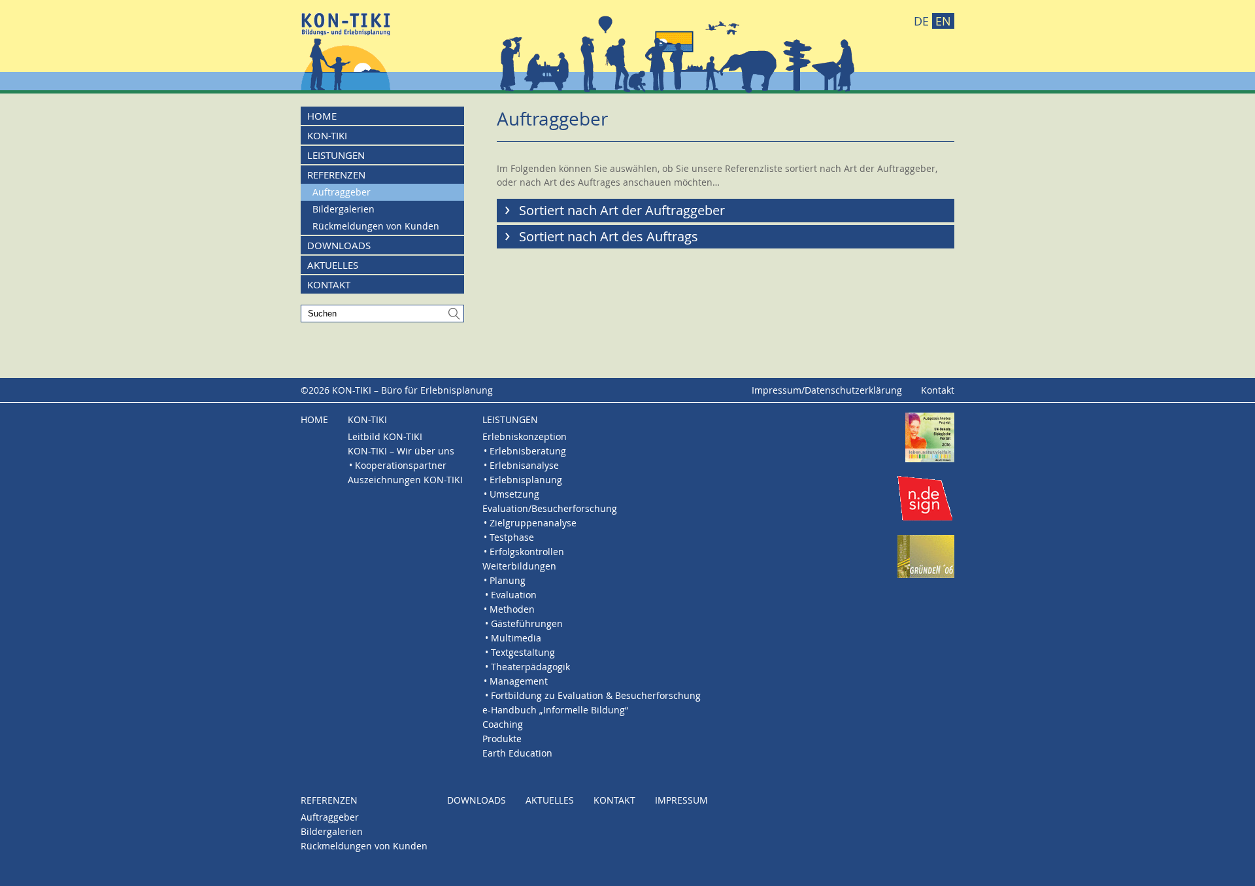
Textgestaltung (523, 652)
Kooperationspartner (400, 465)
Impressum (681, 800)
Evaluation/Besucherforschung (549, 508)
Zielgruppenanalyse (533, 523)
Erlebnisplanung (526, 479)
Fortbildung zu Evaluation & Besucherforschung (596, 695)
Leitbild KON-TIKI (385, 436)
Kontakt (328, 284)
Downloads (339, 245)
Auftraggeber (341, 192)
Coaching (502, 724)
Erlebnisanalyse (524, 465)
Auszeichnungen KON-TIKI (405, 479)
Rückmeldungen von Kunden (375, 226)
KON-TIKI (327, 135)
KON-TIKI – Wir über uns (401, 451)
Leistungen (336, 155)
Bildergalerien (343, 209)
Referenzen (336, 174)
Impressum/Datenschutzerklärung (827, 390)
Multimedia (516, 638)
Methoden (512, 609)
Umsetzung (514, 494)
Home (322, 115)
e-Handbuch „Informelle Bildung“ (555, 710)
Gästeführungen (527, 623)
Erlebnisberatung (528, 451)
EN (943, 21)
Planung (508, 580)
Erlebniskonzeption (524, 436)
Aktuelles (332, 264)
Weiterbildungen (519, 566)
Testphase (512, 537)
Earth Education (517, 753)
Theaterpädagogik (530, 666)
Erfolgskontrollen (527, 551)
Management (519, 681)
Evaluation (514, 594)
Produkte (502, 738)
